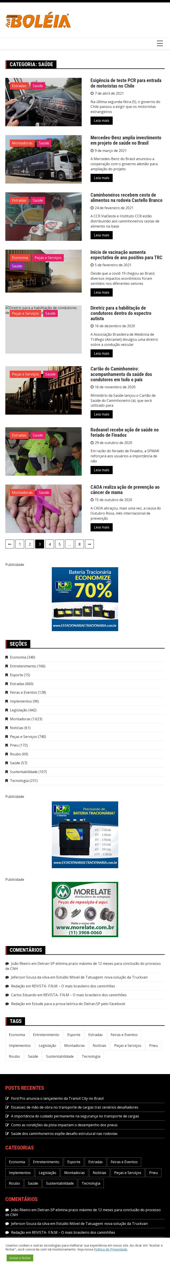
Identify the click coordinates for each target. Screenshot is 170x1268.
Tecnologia (19, 780)
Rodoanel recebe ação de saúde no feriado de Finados (125, 432)
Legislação (18, 710)
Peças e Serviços (48, 257)
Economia (20, 257)
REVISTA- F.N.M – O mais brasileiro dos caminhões (73, 986)
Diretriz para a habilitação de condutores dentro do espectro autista (121, 313)
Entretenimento (23, 666)
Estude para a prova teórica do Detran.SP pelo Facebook (78, 1003)
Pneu (14, 745)
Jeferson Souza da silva (30, 977)
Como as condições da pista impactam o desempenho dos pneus (64, 1124)
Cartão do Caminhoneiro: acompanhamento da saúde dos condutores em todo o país (121, 374)
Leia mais (101, 120)
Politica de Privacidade (110, 1249)
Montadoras (22, 143)
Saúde (38, 85)
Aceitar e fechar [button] (20, 1258)
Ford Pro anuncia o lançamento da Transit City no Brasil (57, 1098)
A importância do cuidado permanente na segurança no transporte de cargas (75, 1116)
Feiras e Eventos (23, 692)
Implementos (21, 701)
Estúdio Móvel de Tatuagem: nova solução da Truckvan (102, 977)
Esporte (16, 674)
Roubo (15, 754)
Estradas (19, 85)
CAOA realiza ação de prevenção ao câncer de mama (125, 489)
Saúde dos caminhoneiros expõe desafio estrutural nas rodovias (64, 1133)
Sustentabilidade (24, 771)
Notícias (16, 727)
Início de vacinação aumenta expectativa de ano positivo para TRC (126, 254)
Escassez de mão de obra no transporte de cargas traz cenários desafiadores (74, 1107)
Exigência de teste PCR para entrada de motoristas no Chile (126, 83)
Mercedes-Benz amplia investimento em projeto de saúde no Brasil (126, 140)
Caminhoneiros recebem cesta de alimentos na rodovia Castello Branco (126, 197)
